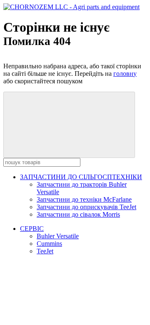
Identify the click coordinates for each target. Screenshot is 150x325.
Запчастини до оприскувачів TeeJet (86, 206)
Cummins (49, 243)
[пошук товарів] (69, 125)
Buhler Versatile (58, 236)
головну (125, 73)
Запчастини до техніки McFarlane (84, 199)
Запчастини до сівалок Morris (78, 214)
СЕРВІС (32, 228)
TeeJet (45, 251)
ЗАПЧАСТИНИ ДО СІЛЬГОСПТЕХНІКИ (81, 176)
